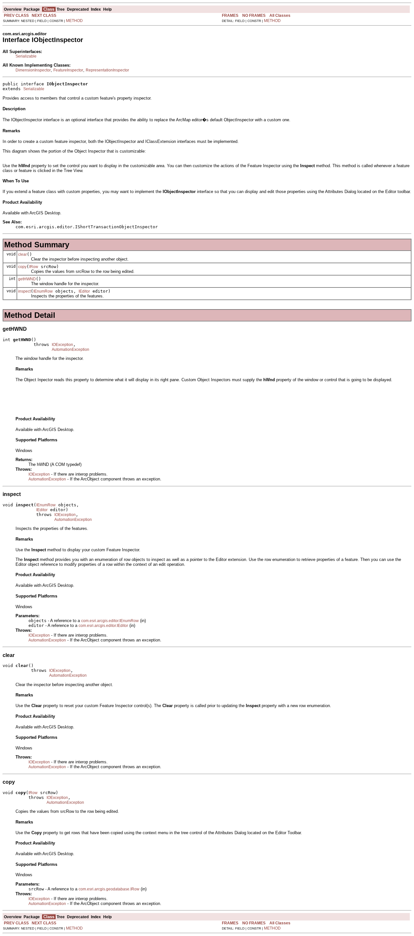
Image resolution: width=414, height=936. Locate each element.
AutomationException (70, 349)
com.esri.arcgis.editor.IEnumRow (110, 621)
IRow (33, 266)
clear (22, 254)
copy (22, 266)
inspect (24, 291)
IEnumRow (43, 291)
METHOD (74, 20)
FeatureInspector (68, 70)
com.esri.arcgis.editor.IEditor (103, 625)
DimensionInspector (33, 70)
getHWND (27, 279)
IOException (62, 344)
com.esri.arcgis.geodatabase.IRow (109, 889)
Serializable (26, 56)
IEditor (84, 291)
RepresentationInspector (107, 70)
